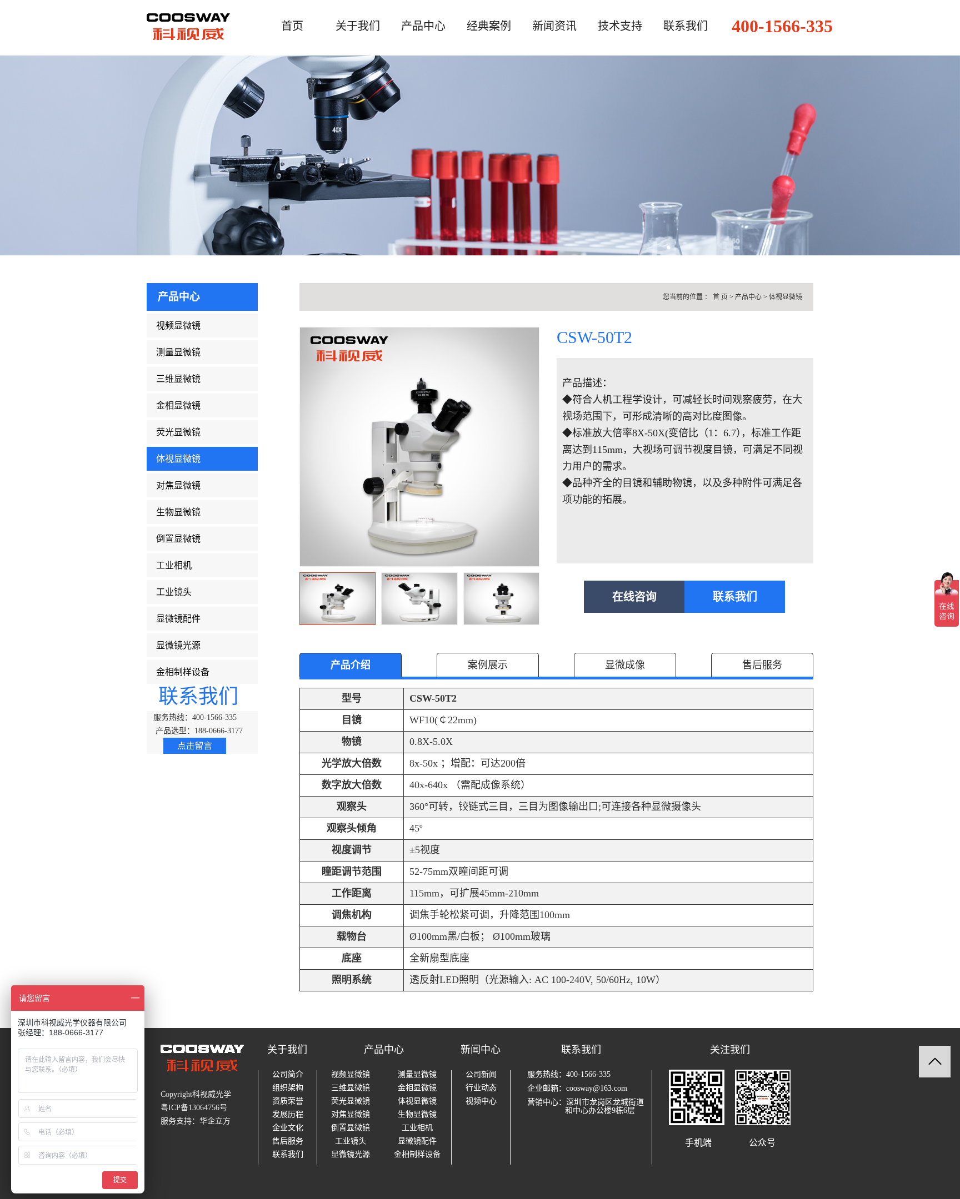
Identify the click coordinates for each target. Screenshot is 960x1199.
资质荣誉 (287, 1101)
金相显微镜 (178, 405)
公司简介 (287, 1075)
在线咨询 (634, 597)
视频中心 (481, 1101)
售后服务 (287, 1141)
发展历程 (287, 1115)
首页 (292, 26)
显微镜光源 (178, 645)
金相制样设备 (182, 672)
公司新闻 (481, 1075)
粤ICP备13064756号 (194, 1108)
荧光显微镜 (178, 432)
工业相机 (174, 565)
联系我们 (685, 26)
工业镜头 (174, 592)
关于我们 (358, 26)
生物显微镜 (178, 512)
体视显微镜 (178, 459)
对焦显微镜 (178, 485)
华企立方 (215, 1121)
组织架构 (287, 1088)
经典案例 (489, 26)
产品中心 (423, 26)
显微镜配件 (178, 618)
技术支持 (620, 26)
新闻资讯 (554, 26)
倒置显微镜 (178, 538)
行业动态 (481, 1088)
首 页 (720, 297)
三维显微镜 (178, 379)
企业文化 (287, 1128)
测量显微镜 (178, 352)
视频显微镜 (178, 325)
